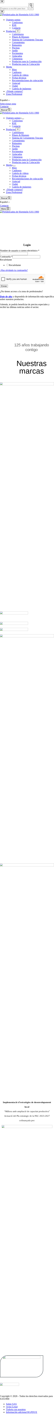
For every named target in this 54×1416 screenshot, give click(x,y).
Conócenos (17, 120)
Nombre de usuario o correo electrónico (19, 250)
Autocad (16, 181)
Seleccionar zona (8, 103)
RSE (14, 123)
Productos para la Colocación (26, 162)
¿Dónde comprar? (14, 189)
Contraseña (6, 256)
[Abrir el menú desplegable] (23, 118)
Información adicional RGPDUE (21, 1412)
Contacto (4, 106)
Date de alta (6, 296)
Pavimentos (17, 151)
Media (9, 165)
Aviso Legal (12, 1406)
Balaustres (17, 143)
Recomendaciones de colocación (27, 178)
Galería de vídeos (20, 173)
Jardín (15, 148)
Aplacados (17, 154)
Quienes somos (13, 118)
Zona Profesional (14, 192)
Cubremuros (18, 132)
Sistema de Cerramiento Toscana (27, 138)
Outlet (15, 184)
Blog (14, 168)
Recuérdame (6, 259)
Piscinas (16, 146)
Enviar (4, 286)
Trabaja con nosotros (16, 1409)
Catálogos (16, 170)
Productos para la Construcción (27, 159)
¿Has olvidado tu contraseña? (14, 270)
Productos (10, 129)
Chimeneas (17, 157)
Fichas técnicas (19, 176)
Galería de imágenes (21, 187)
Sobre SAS (11, 1404)
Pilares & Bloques (20, 135)
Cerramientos (18, 140)
